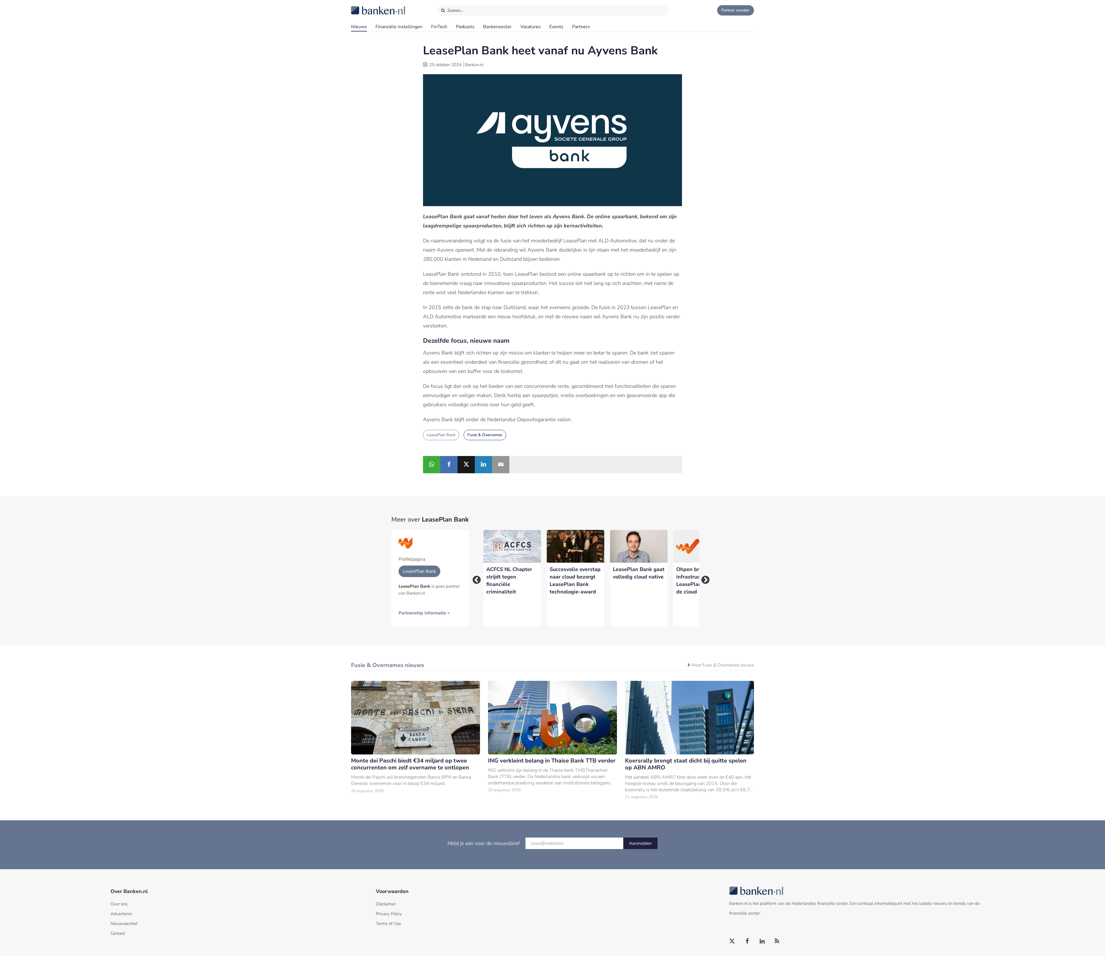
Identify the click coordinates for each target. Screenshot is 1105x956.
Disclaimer (386, 904)
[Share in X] (466, 464)
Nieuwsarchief (124, 923)
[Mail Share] (500, 464)
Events (556, 27)
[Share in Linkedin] (483, 464)
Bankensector (497, 27)
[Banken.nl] (364, 6)
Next (703, 578)
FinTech (439, 27)
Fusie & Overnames (484, 435)
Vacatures (530, 27)
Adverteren (121, 914)
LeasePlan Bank (441, 435)
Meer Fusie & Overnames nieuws (722, 665)
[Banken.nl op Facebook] (747, 941)
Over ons (118, 904)
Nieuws (359, 27)
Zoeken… (454, 10)
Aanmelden (640, 843)
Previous (475, 578)
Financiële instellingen (399, 27)
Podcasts (465, 27)
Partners (581, 27)
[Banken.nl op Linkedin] (762, 941)
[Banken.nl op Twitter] (732, 941)
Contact (117, 933)
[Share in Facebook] (449, 464)
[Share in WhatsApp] (431, 464)
